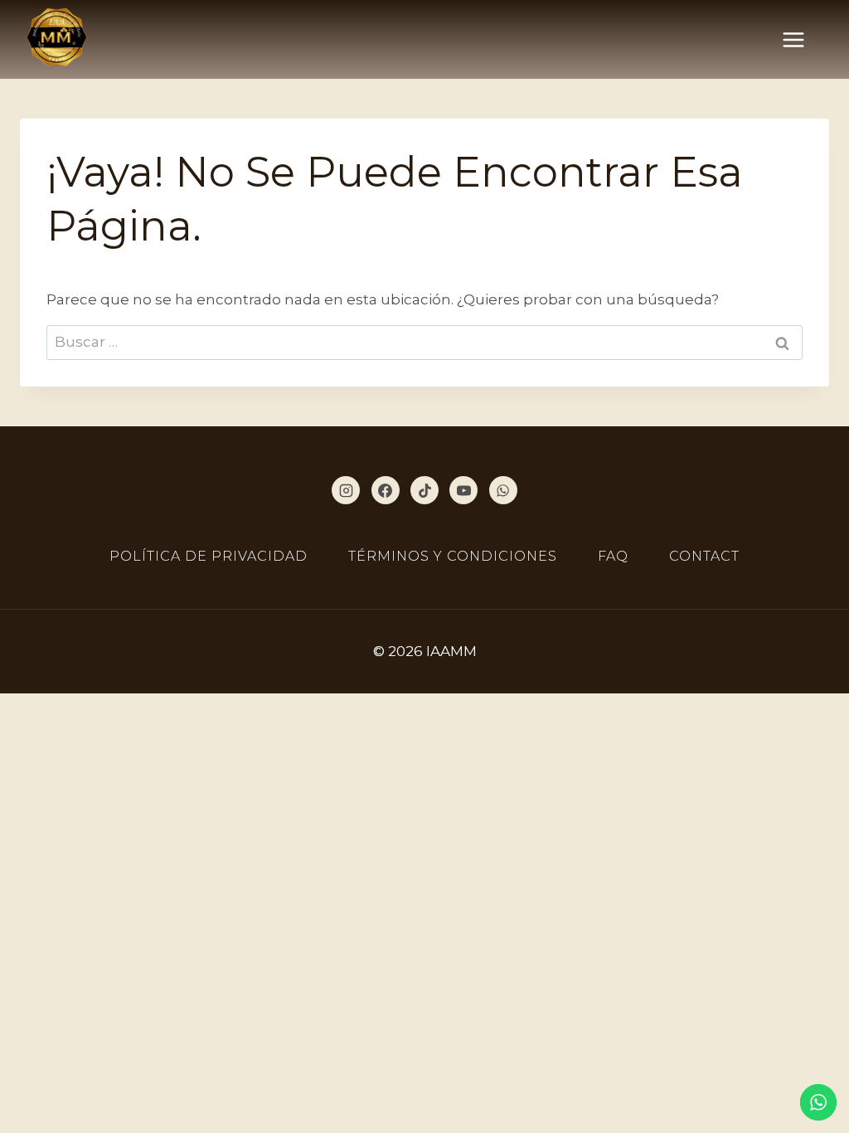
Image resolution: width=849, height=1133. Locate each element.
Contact (704, 556)
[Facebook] (385, 490)
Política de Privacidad (208, 556)
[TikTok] (424, 490)
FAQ (613, 556)
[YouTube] (463, 490)
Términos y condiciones (452, 556)
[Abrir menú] (801, 39)
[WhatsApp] (503, 490)
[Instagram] (346, 490)
